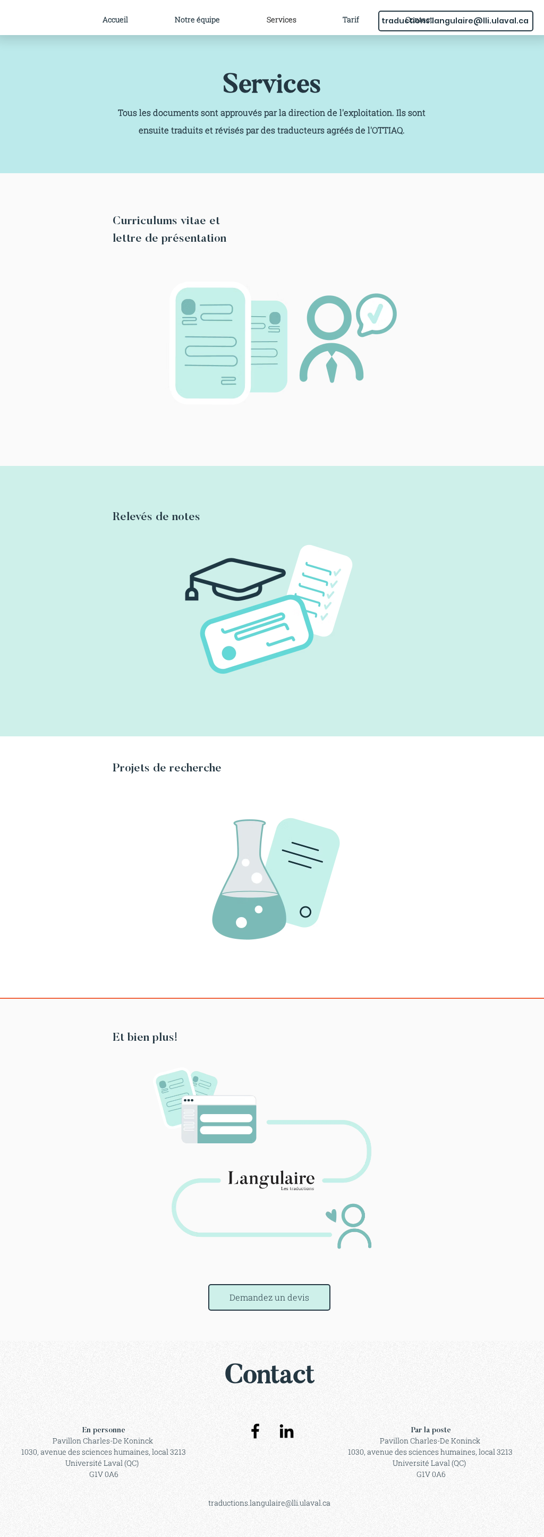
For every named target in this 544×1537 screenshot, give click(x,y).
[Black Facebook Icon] (255, 1431)
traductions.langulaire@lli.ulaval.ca (455, 20)
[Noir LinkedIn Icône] (286, 1431)
